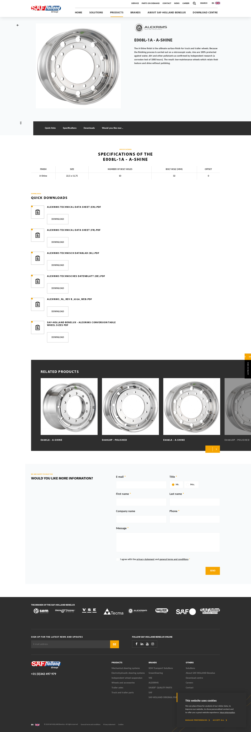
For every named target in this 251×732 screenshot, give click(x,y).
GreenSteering (156, 673)
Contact (167, 3)
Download (58, 219)
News (177, 3)
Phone (173, 511)
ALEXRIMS (154, 683)
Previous (209, 449)
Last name (176, 494)
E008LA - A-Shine (174, 439)
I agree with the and (155, 559)
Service (135, 3)
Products (116, 12)
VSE (150, 678)
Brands (135, 12)
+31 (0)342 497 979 (43, 674)
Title (172, 477)
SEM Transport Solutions (161, 668)
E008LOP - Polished (237, 439)
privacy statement (146, 559)
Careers (189, 683)
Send (212, 571)
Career (185, 3)
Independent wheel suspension (127, 678)
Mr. (177, 485)
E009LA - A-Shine (51, 439)
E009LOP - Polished (114, 439)
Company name (125, 511)
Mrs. (192, 485)
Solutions (96, 12)
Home (78, 12)
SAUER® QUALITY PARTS (160, 688)
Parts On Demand (151, 3)
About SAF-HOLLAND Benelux (167, 12)
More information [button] (227, 713)
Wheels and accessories (123, 683)
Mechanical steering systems (126, 668)
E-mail (120, 477)
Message (121, 528)
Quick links (50, 128)
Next (216, 449)
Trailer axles (117, 688)
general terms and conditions (173, 559)
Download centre (205, 12)
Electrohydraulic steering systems (128, 673)
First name (122, 494)
